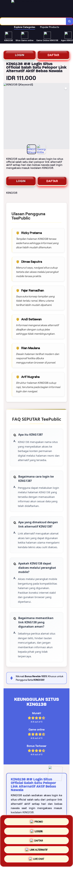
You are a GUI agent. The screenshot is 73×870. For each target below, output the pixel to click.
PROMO (39, 820)
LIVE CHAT (38, 860)
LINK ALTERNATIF (39, 850)
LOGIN (19, 55)
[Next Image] (66, 116)
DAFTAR (53, 55)
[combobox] (33, 21)
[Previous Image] (6, 116)
